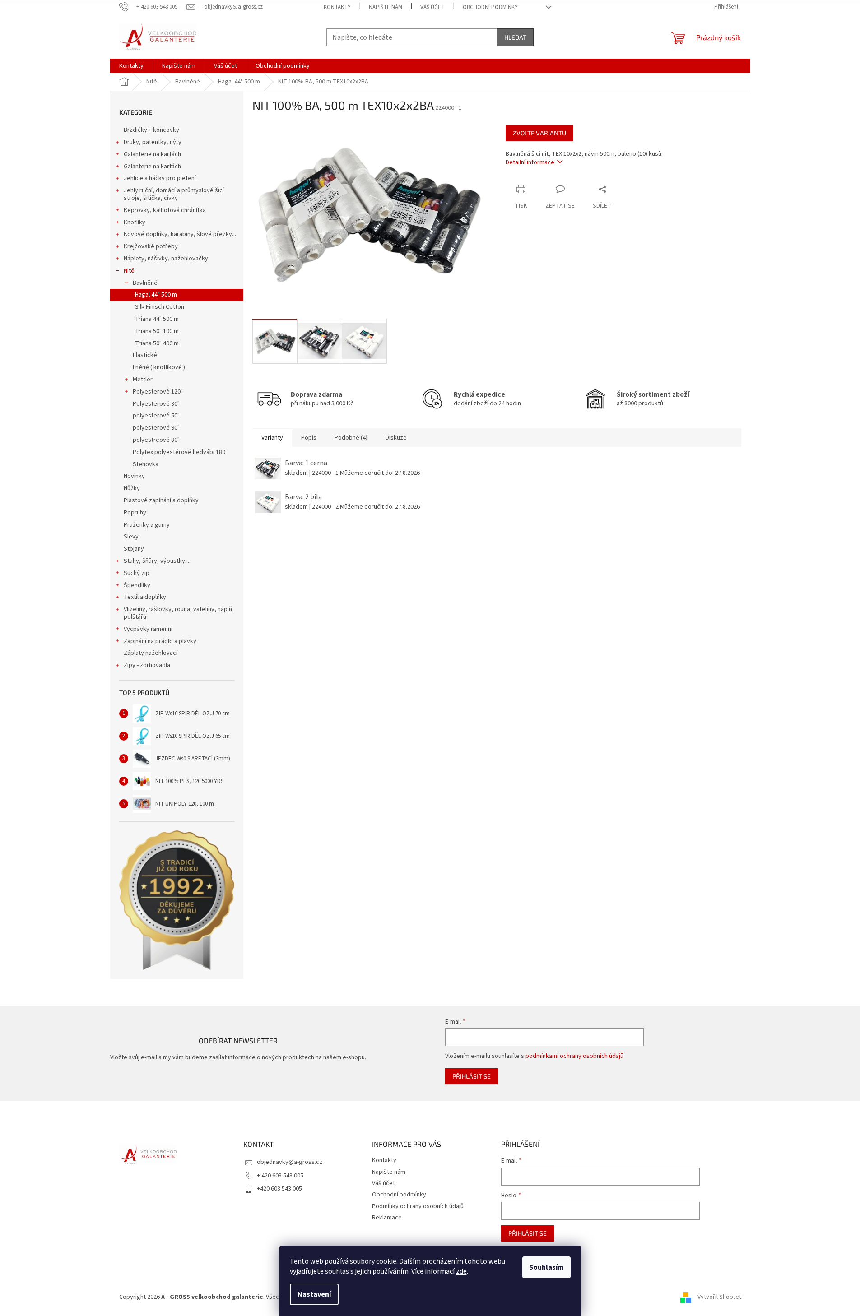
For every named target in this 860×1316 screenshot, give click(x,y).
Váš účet (432, 7)
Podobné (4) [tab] (351, 437)
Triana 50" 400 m (157, 343)
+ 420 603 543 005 (280, 1175)
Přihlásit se (471, 1076)
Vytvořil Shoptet (719, 1297)
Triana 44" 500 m (157, 319)
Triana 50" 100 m (157, 331)
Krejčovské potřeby (151, 246)
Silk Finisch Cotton (159, 306)
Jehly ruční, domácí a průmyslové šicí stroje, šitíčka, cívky (174, 194)
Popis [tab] (308, 437)
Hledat (515, 37)
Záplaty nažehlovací (150, 653)
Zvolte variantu (539, 133)
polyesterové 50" (156, 415)
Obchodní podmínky (490, 7)
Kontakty (337, 7)
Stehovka (145, 464)
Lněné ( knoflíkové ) (159, 367)
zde (461, 1271)
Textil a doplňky (145, 597)
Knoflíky (134, 222)
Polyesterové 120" (158, 391)
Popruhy (135, 512)
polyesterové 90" (156, 427)
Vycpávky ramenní (148, 629)
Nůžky (132, 488)
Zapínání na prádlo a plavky (160, 641)
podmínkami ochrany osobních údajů (574, 1056)
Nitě (129, 270)
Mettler (143, 379)
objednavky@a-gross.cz (289, 1162)
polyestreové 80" (156, 440)
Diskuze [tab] (396, 437)
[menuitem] (131, 66)
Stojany (134, 548)
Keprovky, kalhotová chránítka (165, 210)
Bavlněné (145, 282)
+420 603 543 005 (279, 1188)
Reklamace (387, 1217)
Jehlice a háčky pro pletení (160, 178)
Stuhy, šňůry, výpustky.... (157, 560)
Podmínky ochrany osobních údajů (418, 1206)
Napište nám (385, 7)
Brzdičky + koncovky (151, 129)
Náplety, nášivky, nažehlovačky (166, 258)
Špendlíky (137, 585)
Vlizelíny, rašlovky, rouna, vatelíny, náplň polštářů (178, 613)
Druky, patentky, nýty (152, 142)
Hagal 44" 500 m (156, 294)
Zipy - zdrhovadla (147, 665)
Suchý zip (136, 573)
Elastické (145, 355)
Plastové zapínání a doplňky (161, 500)
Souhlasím (546, 1267)
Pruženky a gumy (147, 524)
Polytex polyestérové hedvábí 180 (179, 452)
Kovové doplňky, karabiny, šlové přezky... (180, 234)
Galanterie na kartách (152, 154)
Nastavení (314, 1294)
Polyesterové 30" (156, 403)
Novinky (134, 476)
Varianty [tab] (272, 437)
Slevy (131, 536)
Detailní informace (530, 162)
